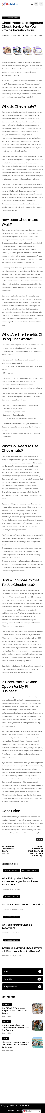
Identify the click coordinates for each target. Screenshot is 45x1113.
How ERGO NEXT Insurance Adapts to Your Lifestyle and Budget (14, 1010)
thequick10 (6, 35)
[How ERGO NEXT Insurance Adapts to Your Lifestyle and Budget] (37, 1008)
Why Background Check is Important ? (17, 926)
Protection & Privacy (29, 870)
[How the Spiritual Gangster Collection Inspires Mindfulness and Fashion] (37, 1025)
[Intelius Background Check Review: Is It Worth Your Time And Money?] (22, 940)
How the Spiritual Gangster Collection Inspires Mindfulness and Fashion (15, 1027)
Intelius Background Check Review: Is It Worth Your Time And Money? (35, 852)
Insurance (6, 1004)
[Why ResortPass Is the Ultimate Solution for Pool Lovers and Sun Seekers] (37, 1042)
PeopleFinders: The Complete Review (8, 849)
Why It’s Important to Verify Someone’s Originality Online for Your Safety (20, 881)
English (29, 1111)
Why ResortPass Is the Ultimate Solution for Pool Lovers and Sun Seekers (15, 1044)
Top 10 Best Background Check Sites (22, 904)
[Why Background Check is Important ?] (22, 917)
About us (11, 1110)
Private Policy (21, 1110)
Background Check (11, 18)
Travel (5, 1038)
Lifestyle (6, 1021)
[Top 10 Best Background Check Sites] (22, 897)
